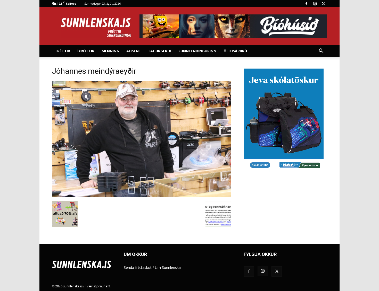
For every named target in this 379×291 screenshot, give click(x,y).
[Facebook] (306, 3)
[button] (321, 51)
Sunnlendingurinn (197, 50)
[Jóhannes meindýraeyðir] (141, 196)
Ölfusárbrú (235, 50)
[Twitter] (323, 3)
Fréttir (62, 50)
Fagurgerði (160, 50)
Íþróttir (85, 50)
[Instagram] (315, 3)
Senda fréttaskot (138, 267)
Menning (110, 50)
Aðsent (133, 50)
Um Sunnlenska (168, 267)
